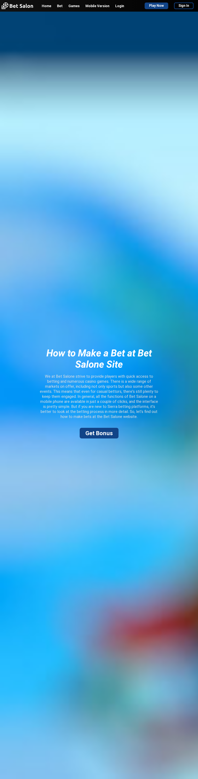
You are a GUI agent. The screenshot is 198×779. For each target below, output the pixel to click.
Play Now (156, 5)
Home (46, 6)
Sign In (183, 5)
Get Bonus (99, 433)
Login (119, 6)
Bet (60, 6)
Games (74, 6)
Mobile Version (97, 6)
